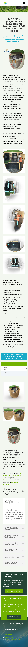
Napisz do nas (14, 616)
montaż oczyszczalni (14, 475)
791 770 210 (9, 635)
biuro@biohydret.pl (14, 639)
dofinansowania (8, 480)
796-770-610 (9, 637)
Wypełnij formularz (14, 591)
